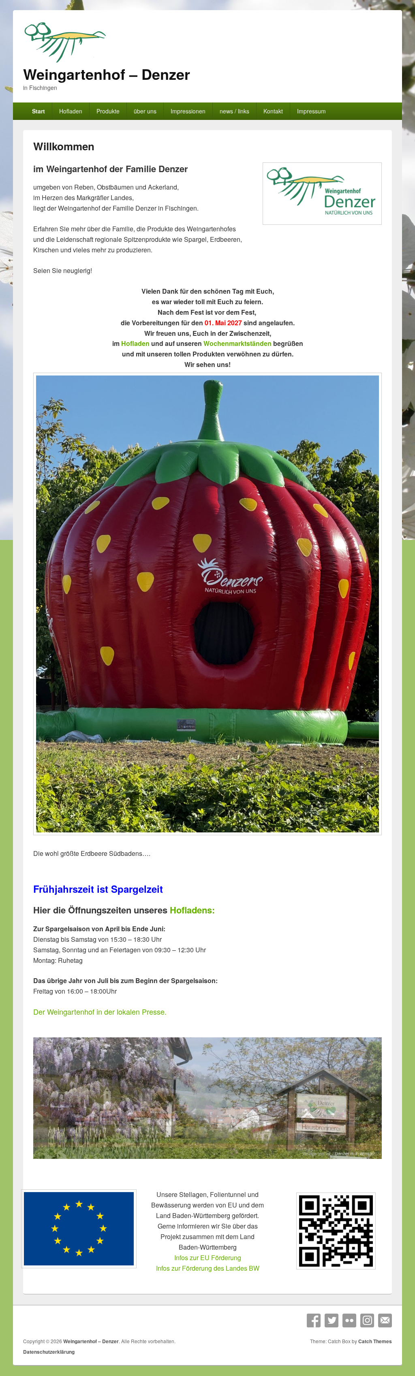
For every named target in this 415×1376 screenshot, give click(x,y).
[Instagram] (367, 1320)
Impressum (311, 111)
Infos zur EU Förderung (207, 1257)
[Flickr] (349, 1320)
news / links (234, 111)
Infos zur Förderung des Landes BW (207, 1268)
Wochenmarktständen (237, 343)
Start (38, 111)
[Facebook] (314, 1320)
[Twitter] (331, 1320)
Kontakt (273, 111)
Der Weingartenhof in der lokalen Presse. (100, 1011)
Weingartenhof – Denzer (106, 73)
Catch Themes (375, 1341)
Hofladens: (192, 909)
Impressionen (188, 111)
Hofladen (70, 111)
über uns (145, 111)
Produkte (108, 111)
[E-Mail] (385, 1320)
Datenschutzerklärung (49, 1351)
